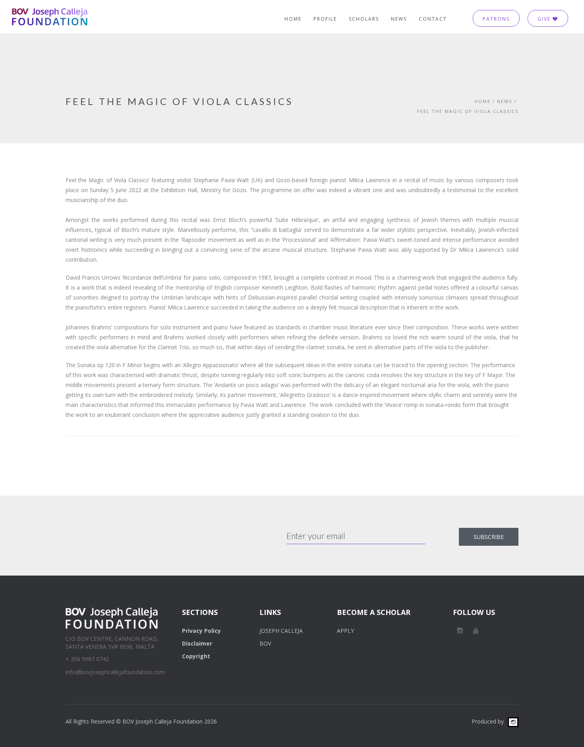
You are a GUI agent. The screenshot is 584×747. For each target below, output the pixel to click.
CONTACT (433, 19)
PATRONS (496, 19)
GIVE (545, 19)
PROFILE (325, 19)
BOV (265, 643)
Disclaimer (197, 643)
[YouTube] (476, 630)
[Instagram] (460, 630)
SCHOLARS (364, 19)
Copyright (196, 656)
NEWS (399, 19)
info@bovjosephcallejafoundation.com (115, 672)
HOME (293, 19)
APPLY (345, 630)
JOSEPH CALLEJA (281, 630)
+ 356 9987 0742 (87, 659)
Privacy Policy (201, 630)
